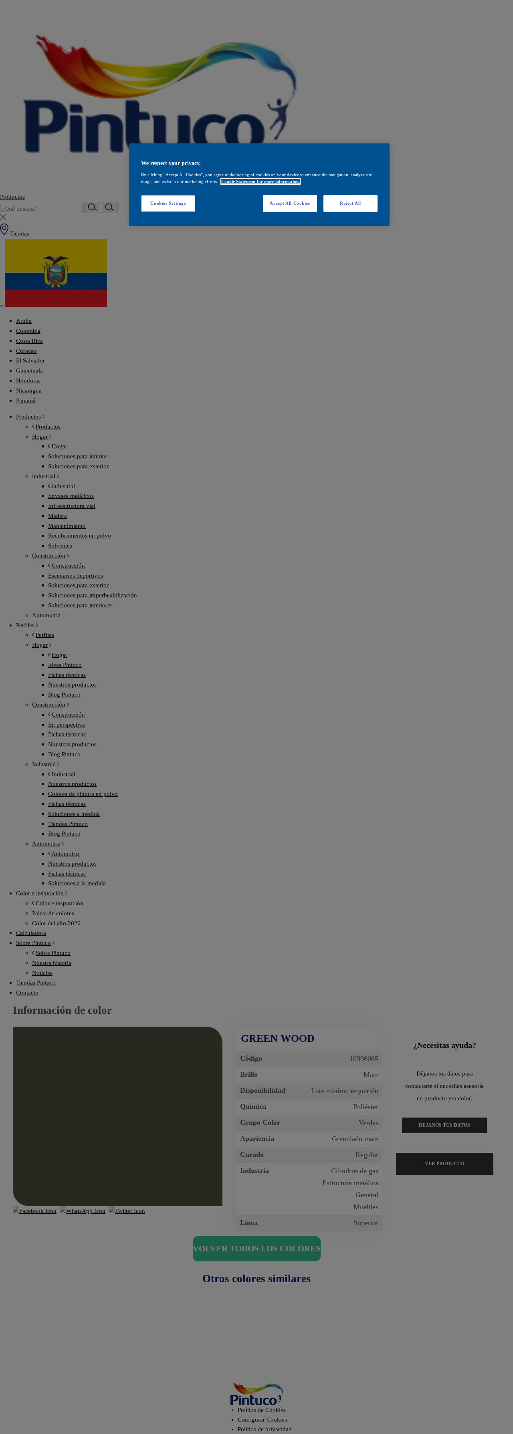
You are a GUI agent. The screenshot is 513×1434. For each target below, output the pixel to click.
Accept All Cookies (290, 203)
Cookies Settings (168, 203)
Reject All (350, 203)
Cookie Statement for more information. (260, 181)
